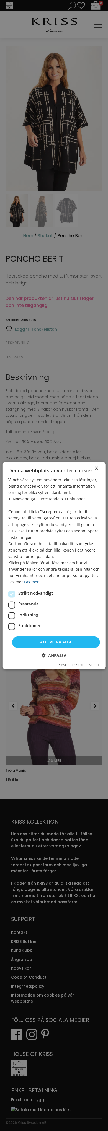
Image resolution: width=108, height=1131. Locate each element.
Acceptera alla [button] (56, 642)
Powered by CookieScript (78, 665)
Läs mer (31, 581)
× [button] (96, 468)
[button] (54, 655)
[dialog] (54, 565)
